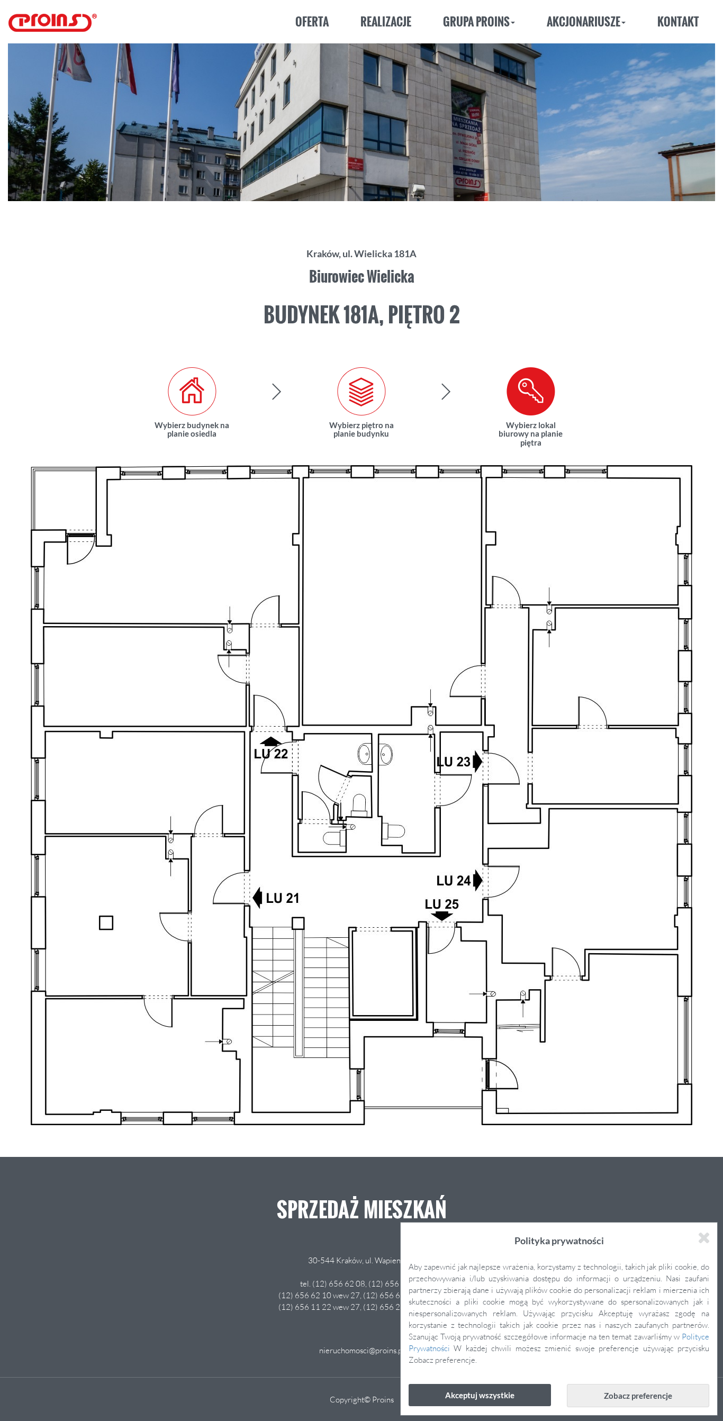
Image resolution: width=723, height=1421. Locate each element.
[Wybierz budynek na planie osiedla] (192, 391)
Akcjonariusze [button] (583, 21)
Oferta (312, 21)
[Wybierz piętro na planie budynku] (361, 391)
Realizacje (385, 21)
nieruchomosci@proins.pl (361, 1350)
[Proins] (53, 19)
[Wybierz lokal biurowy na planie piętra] (531, 391)
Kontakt (678, 21)
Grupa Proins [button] (476, 21)
